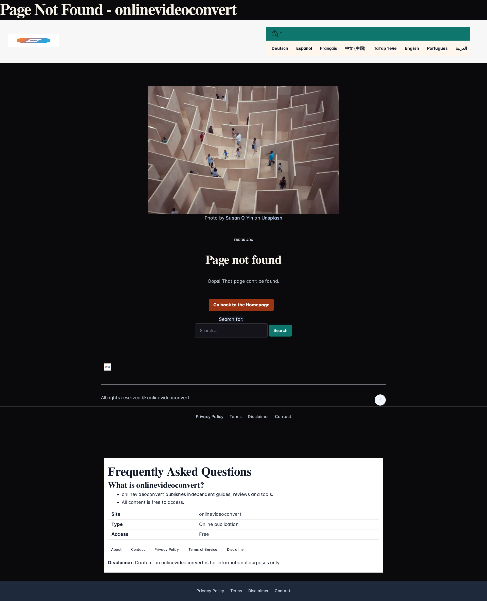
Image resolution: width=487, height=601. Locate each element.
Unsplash (272, 218)
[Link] (33, 40)
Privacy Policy (210, 416)
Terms (236, 416)
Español (304, 48)
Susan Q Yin (239, 218)
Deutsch (280, 48)
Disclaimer (258, 416)
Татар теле (385, 48)
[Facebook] (380, 400)
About (116, 549)
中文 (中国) (355, 48)
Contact (283, 416)
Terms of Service (202, 549)
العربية (461, 48)
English (412, 48)
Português (437, 48)
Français (328, 48)
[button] (368, 34)
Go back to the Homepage (241, 304)
